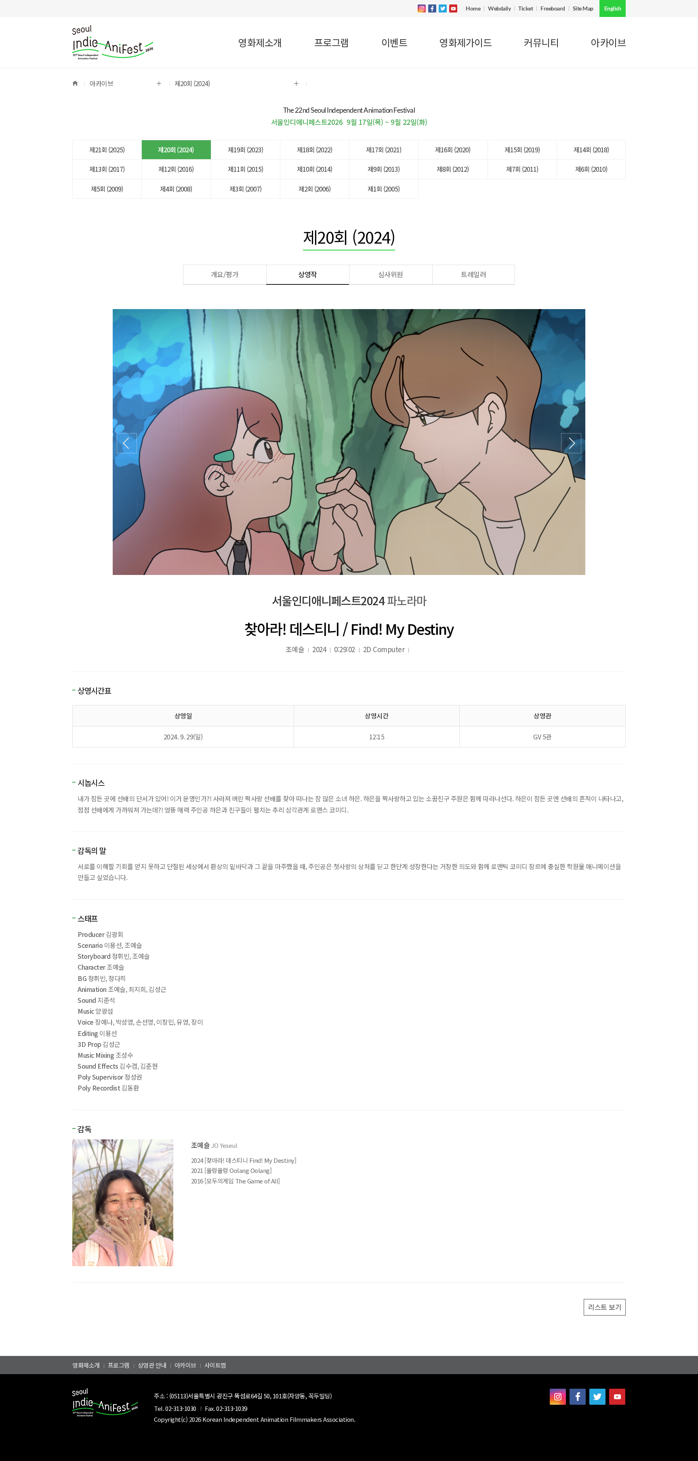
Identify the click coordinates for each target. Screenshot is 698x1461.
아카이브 (185, 1365)
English (612, 8)
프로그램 (119, 1365)
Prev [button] (127, 443)
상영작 (307, 274)
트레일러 (473, 274)
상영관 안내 (152, 1365)
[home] (78, 83)
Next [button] (571, 443)
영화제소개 (86, 1365)
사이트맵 (215, 1365)
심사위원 (390, 274)
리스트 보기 (604, 1307)
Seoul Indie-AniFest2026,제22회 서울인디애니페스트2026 (112, 42)
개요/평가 (225, 274)
